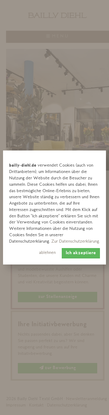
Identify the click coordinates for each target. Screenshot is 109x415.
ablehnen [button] (47, 253)
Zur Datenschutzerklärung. (75, 242)
